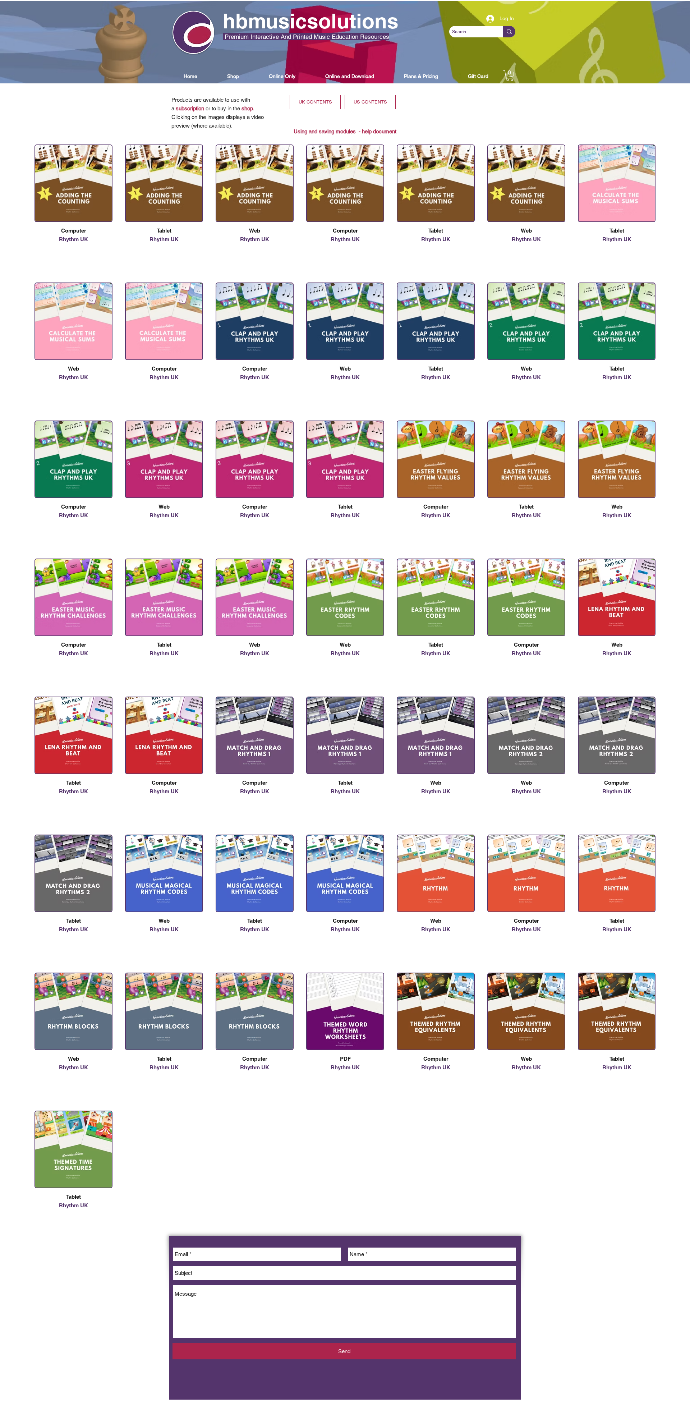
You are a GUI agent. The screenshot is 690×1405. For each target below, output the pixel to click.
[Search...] (509, 31)
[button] (190, 76)
